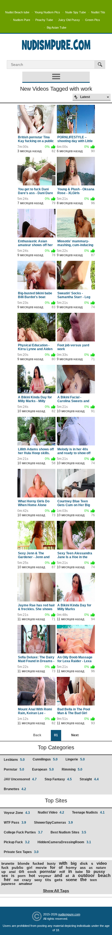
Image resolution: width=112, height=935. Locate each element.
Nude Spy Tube (75, 12)
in (70, 871)
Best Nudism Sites (68, 832)
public (17, 867)
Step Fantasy (58, 779)
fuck (4, 868)
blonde (23, 863)
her (7, 879)
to (88, 871)
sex (4, 875)
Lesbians (14, 760)
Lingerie (75, 759)
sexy (38, 880)
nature (101, 868)
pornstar (48, 871)
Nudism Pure (21, 20)
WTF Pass (15, 822)
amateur (25, 884)
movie (41, 867)
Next (75, 735)
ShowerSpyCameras (53, 822)
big (74, 863)
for (52, 867)
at (67, 875)
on (21, 871)
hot (32, 875)
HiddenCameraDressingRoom (64, 842)
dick (84, 863)
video (102, 863)
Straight (89, 779)
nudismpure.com (69, 914)
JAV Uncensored (20, 779)
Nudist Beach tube (17, 12)
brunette (7, 864)
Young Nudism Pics (47, 12)
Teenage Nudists (88, 812)
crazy (26, 880)
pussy (99, 871)
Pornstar (14, 769)
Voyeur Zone (17, 813)
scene (71, 879)
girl (29, 868)
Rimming (72, 769)
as (91, 868)
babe (79, 872)
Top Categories (56, 747)
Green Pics (92, 20)
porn (22, 876)
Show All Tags (56, 890)
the (83, 879)
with (63, 863)
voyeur (44, 875)
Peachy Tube (44, 20)
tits (48, 880)
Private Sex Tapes (21, 852)
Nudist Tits (98, 12)
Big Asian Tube (56, 27)
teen (93, 880)
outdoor (86, 875)
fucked (38, 863)
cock (31, 871)
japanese (8, 884)
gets (58, 880)
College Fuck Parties (23, 832)
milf (62, 872)
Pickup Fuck (17, 842)
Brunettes (15, 789)
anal (12, 872)
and (58, 875)
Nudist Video (51, 812)
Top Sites (56, 800)
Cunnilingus (45, 759)
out (16, 880)
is (12, 875)
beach (104, 875)
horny (71, 867)
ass (83, 868)
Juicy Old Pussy (69, 20)
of (61, 867)
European (43, 769)
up (3, 872)
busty (51, 864)
